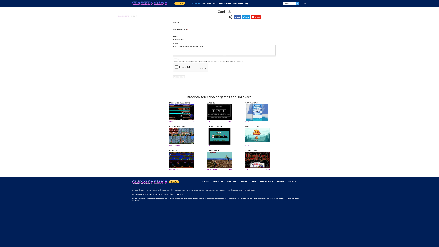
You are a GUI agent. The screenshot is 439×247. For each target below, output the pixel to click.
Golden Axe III (213, 151)
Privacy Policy (232, 181)
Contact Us (292, 181)
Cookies (244, 181)
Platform (227, 3)
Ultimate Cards (251, 151)
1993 (192, 122)
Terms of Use (218, 181)
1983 (192, 169)
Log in (304, 4)
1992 (268, 169)
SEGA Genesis (175, 146)
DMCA (254, 181)
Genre (220, 3)
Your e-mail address (180, 29)
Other (240, 3)
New (235, 3)
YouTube (257, 17)
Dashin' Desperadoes (178, 127)
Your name (177, 22)
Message (176, 43)
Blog (246, 3)
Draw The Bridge (252, 127)
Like (238, 17)
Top (203, 3)
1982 (230, 122)
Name (208, 3)
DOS (171, 122)
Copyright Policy (266, 181)
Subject (176, 36)
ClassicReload (123, 16)
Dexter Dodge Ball (215, 127)
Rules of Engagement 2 (179, 103)
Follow (247, 17)
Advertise (280, 181)
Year (214, 3)
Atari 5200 (173, 169)
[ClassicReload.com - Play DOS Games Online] (149, 5)
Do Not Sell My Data (248, 190)
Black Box (211, 103)
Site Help (205, 181)
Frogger (173, 151)
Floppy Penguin (251, 103)
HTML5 (247, 122)
